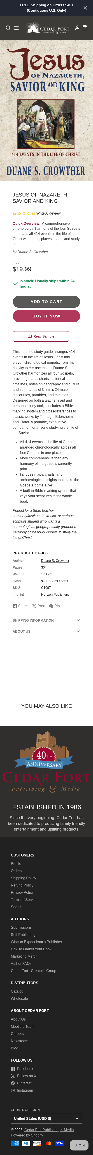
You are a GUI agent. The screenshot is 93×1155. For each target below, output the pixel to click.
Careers (17, 1034)
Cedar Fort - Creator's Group (33, 971)
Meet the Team (22, 1026)
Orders (16, 871)
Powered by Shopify (27, 1135)
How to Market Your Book (31, 949)
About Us (18, 1019)
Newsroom (19, 1041)
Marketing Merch (24, 956)
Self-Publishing (23, 935)
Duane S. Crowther (32, 252)
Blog (14, 1048)
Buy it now (46, 316)
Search (16, 907)
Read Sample (43, 336)
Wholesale (19, 998)
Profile (16, 864)
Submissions (21, 927)
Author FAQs (21, 963)
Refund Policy (22, 885)
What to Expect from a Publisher (36, 942)
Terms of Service (24, 900)
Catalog (17, 991)
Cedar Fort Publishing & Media (49, 1130)
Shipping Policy (23, 878)
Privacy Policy (22, 892)
